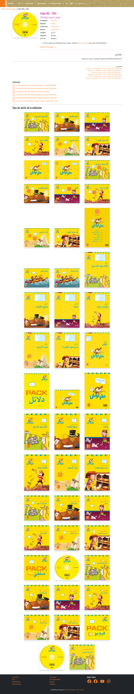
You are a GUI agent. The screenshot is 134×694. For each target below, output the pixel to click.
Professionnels (55, 3)
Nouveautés (41, 3)
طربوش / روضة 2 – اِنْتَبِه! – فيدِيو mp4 (107, 72)
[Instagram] (109, 683)
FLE (19, 3)
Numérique (29, 3)
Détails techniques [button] (47, 47)
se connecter (79, 3)
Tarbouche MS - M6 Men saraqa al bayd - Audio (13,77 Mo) (37, 101)
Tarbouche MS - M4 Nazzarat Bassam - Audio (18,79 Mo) (36, 95)
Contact (52, 684)
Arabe (53, 24)
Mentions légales (70, 690)
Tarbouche (55, 26)
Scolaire (11, 3)
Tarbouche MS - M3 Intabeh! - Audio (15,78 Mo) (32, 92)
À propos (53, 677)
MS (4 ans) (55, 30)
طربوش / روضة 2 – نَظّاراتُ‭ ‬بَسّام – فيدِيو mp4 (105, 74)
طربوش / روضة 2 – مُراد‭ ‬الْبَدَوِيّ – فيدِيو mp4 (105, 76)
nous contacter (83, 43)
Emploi (52, 682)
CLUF (82, 690)
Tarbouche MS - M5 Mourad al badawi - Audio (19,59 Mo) (36, 98)
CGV (78, 690)
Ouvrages (12, 9)
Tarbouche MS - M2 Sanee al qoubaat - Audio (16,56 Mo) (36, 88)
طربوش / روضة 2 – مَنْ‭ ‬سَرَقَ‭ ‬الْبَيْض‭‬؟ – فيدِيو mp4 (104, 78)
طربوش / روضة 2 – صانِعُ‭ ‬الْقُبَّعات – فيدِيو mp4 (104, 70)
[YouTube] (102, 683)
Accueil (4, 9)
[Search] (67, 3)
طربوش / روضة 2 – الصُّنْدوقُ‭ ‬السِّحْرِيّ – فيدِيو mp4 (104, 68)
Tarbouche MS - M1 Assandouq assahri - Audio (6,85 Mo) (36, 85)
